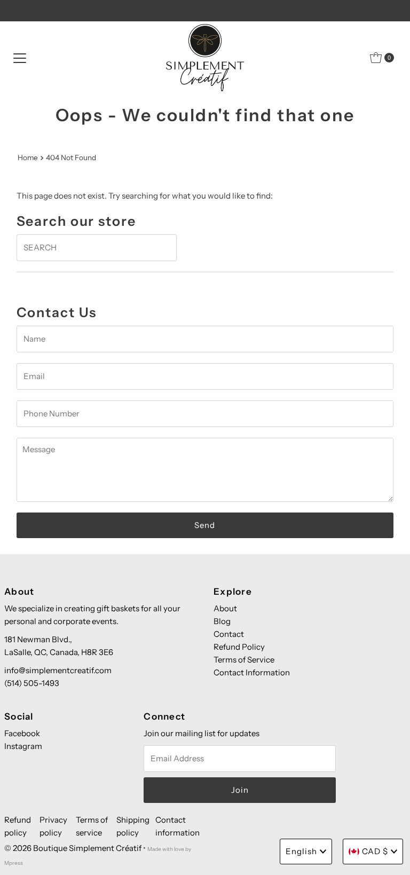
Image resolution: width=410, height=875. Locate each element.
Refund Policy (239, 647)
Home (28, 157)
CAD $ (375, 851)
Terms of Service (244, 660)
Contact (229, 634)
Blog (222, 621)
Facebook (22, 733)
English (301, 851)
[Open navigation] (19, 57)
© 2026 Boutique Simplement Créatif (72, 848)
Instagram (23, 746)
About (225, 608)
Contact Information (252, 672)
